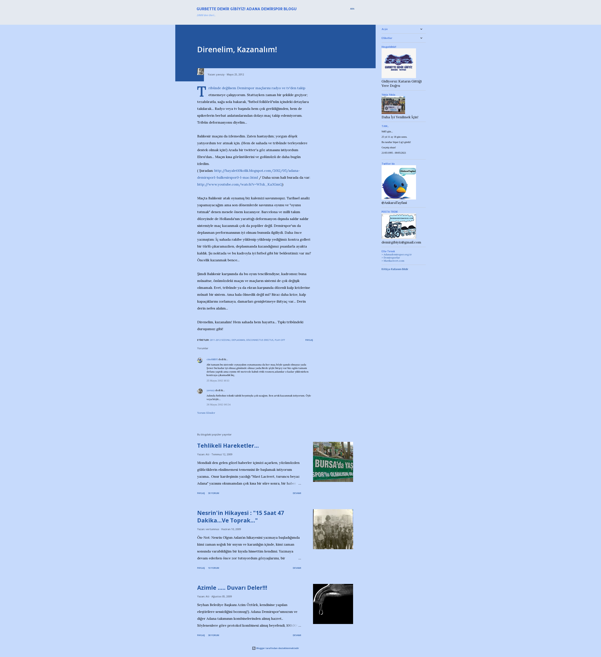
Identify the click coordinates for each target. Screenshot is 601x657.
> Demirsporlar (391, 257)
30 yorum (213, 493)
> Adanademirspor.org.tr (397, 254)
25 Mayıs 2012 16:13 (218, 380)
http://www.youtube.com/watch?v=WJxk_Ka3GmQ (239, 184)
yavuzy (211, 390)
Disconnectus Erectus (259, 339)
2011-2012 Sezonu (220, 339)
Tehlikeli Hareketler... (228, 445)
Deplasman (238, 339)
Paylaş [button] (309, 339)
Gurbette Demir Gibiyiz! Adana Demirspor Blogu (247, 8)
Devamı (297, 493)
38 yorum (213, 635)
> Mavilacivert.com (393, 260)
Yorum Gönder (206, 412)
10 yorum (213, 567)
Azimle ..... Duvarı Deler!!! (232, 587)
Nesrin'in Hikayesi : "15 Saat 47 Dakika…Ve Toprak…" (240, 516)
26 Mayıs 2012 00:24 (219, 404)
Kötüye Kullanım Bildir (395, 269)
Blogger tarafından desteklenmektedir (277, 648)
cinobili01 (212, 359)
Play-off (280, 339)
